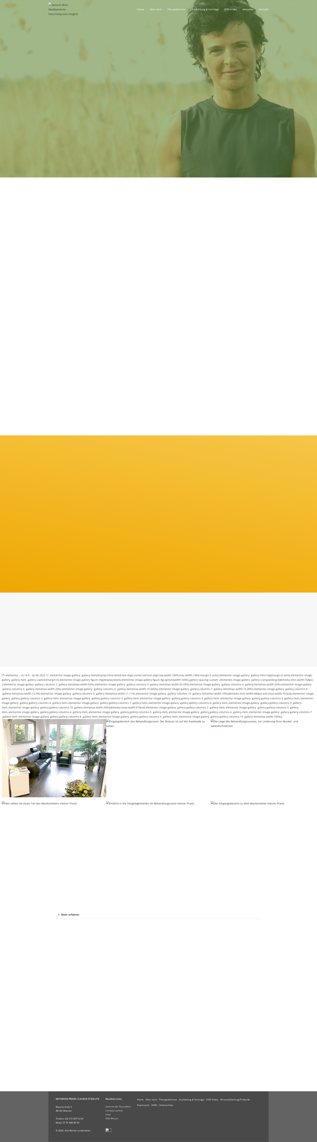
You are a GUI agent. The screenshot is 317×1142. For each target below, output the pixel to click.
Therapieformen (168, 1099)
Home (140, 1099)
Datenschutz (166, 1105)
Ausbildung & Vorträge (192, 1099)
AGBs (154, 1105)
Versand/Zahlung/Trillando (235, 1099)
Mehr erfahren (70, 914)
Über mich (151, 1099)
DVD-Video (212, 1099)
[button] (158, 915)
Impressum (143, 1105)
